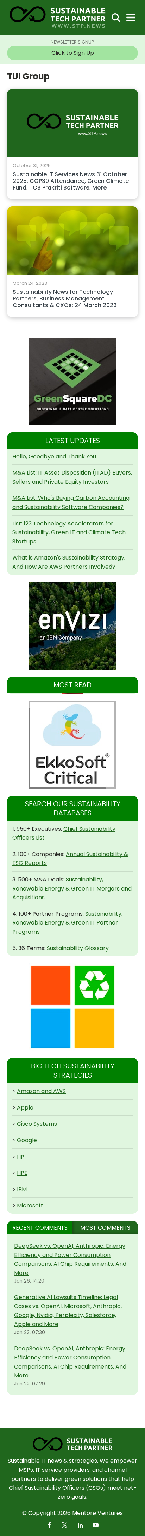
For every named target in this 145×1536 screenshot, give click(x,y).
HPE (22, 1173)
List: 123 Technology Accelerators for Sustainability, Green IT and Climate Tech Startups (69, 532)
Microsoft (30, 1205)
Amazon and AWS (41, 1091)
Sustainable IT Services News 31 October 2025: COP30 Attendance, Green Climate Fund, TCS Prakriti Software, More (71, 181)
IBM (22, 1189)
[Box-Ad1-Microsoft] (72, 1007)
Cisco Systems (37, 1124)
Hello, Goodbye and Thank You (54, 456)
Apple (25, 1108)
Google (27, 1140)
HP (20, 1157)
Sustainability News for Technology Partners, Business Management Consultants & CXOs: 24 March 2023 (65, 299)
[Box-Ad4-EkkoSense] (72, 745)
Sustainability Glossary (78, 948)
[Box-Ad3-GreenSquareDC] (72, 381)
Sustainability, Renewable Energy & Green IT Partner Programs (67, 923)
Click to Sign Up (72, 53)
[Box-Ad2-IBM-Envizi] (72, 626)
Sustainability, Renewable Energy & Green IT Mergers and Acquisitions (72, 888)
